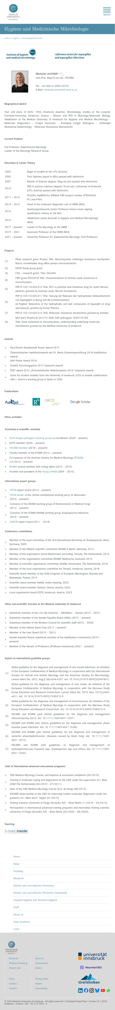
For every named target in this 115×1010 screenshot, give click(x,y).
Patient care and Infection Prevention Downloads (40, 892)
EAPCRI (14, 521)
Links (16, 929)
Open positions (21, 921)
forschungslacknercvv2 (32, 38)
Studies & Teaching (18, 963)
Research (18, 878)
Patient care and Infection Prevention (33, 885)
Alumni (38, 967)
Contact (13, 988)
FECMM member (18, 448)
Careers (13, 983)
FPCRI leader (17, 495)
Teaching (18, 871)
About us (18, 914)
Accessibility (41, 988)
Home (7, 38)
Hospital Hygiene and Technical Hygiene (35, 900)
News (16, 863)
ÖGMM (79, 457)
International (41, 963)
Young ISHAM (49, 471)
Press (11, 978)
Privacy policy (41, 978)
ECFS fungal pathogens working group (30, 438)
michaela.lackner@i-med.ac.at (60, 89)
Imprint (38, 983)
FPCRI (13, 490)
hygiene (16, 38)
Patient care (15, 967)
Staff (16, 907)
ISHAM (13, 466)
